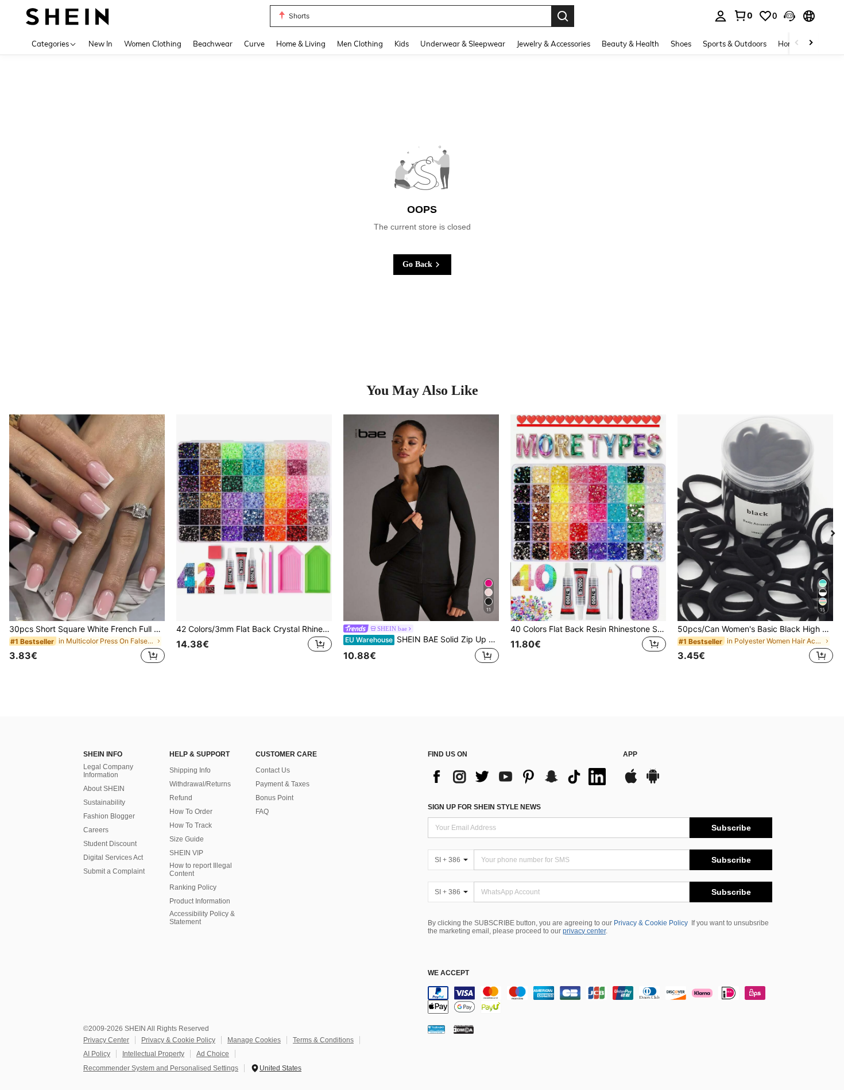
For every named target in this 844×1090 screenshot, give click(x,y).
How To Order (190, 812)
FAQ (262, 812)
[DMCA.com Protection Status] (464, 1029)
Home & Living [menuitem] (301, 43)
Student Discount (110, 844)
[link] (743, 15)
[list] (519, 776)
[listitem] (87, 545)
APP (630, 754)
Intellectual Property (153, 1054)
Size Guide (186, 839)
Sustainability (104, 802)
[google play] (653, 782)
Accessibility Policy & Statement (202, 918)
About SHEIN (104, 789)
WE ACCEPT (448, 973)
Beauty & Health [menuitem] (630, 43)
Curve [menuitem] (254, 43)
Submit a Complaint (114, 871)
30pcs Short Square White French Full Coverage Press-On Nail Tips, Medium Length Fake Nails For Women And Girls (87, 629)
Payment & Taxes (282, 784)
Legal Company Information (108, 771)
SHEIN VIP (186, 853)
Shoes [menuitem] (681, 43)
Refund (180, 798)
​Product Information (199, 901)
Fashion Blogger (109, 816)
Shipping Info (190, 770)
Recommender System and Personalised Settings (160, 1068)
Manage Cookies (254, 1040)
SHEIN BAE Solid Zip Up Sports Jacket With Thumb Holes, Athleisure (422, 639)
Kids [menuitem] (401, 43)
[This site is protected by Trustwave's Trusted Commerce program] (436, 1029)
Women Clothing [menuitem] (152, 43)
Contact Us (272, 770)
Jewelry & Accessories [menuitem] (553, 43)
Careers (96, 830)
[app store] (631, 782)
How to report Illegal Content (200, 870)
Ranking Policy (192, 887)
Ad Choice (212, 1054)
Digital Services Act (113, 858)
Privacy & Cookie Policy (651, 923)
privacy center (584, 931)
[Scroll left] (797, 43)
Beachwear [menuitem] (213, 43)
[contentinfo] (600, 1000)
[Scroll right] (811, 43)
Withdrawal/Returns (200, 784)
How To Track (190, 825)
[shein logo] (67, 15)
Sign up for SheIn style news (484, 807)
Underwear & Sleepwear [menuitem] (462, 43)
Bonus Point (274, 798)
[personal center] (720, 16)
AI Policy (96, 1054)
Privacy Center (106, 1040)
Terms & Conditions (323, 1040)
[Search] (562, 16)
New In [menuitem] (100, 43)
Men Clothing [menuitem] (360, 43)
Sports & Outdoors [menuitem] (734, 43)
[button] (789, 16)
